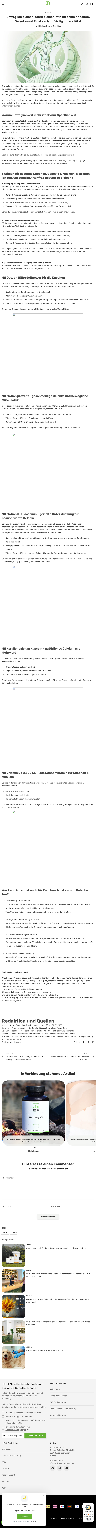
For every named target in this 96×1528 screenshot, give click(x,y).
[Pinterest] (88, 1042)
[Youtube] (66, 1468)
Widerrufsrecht (8, 1475)
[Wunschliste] (81, 3)
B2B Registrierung (58, 1402)
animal (29, 1245)
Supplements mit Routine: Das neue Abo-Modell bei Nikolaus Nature (56, 1248)
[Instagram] (59, 1468)
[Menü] (92, 1504)
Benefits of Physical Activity (14, 1028)
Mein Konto (55, 1389)
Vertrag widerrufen (58, 1415)
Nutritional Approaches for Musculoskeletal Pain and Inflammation (31, 1036)
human (48, 13)
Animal (14, 1232)
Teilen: (77, 1042)
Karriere (5, 1468)
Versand (5, 1481)
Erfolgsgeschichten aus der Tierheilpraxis (44, 1350)
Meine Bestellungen (58, 1396)
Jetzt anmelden (35, 1436)
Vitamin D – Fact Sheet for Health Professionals (22, 1034)
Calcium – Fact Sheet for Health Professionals (22, 1031)
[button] (91, 3)
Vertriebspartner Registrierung (63, 1409)
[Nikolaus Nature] (48, 4)
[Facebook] (83, 1042)
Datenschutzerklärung (11, 1455)
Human (5, 1232)
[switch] (88, 1519)
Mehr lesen (33, 1151)
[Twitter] (92, 1042)
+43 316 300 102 (57, 1460)
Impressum (6, 1449)
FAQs (4, 1462)
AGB (4, 1488)
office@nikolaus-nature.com (62, 1463)
